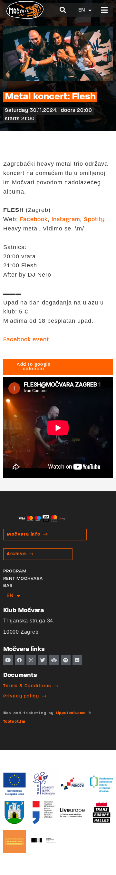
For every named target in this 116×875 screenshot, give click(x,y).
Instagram (66, 220)
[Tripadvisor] (54, 660)
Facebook (34, 220)
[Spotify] (66, 660)
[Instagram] (31, 660)
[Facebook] (19, 660)
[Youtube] (8, 660)
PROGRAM (14, 571)
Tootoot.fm (14, 722)
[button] (63, 10)
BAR (8, 585)
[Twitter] (42, 660)
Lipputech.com (71, 713)
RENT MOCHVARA (23, 578)
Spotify (94, 220)
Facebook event (26, 340)
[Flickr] (77, 660)
